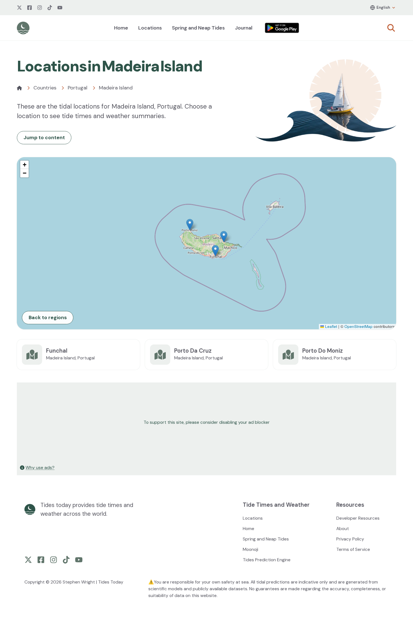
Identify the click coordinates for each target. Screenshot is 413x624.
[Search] (391, 28)
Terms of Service (353, 549)
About (342, 528)
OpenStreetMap (358, 326)
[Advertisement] (186, 422)
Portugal (77, 87)
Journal (243, 27)
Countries (44, 87)
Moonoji (250, 549)
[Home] (19, 88)
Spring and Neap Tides (198, 27)
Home (121, 27)
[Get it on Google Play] (282, 27)
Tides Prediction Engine (267, 560)
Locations (150, 27)
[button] (189, 224)
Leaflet (330, 326)
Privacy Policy (350, 539)
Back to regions (48, 317)
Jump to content (44, 137)
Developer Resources (358, 518)
